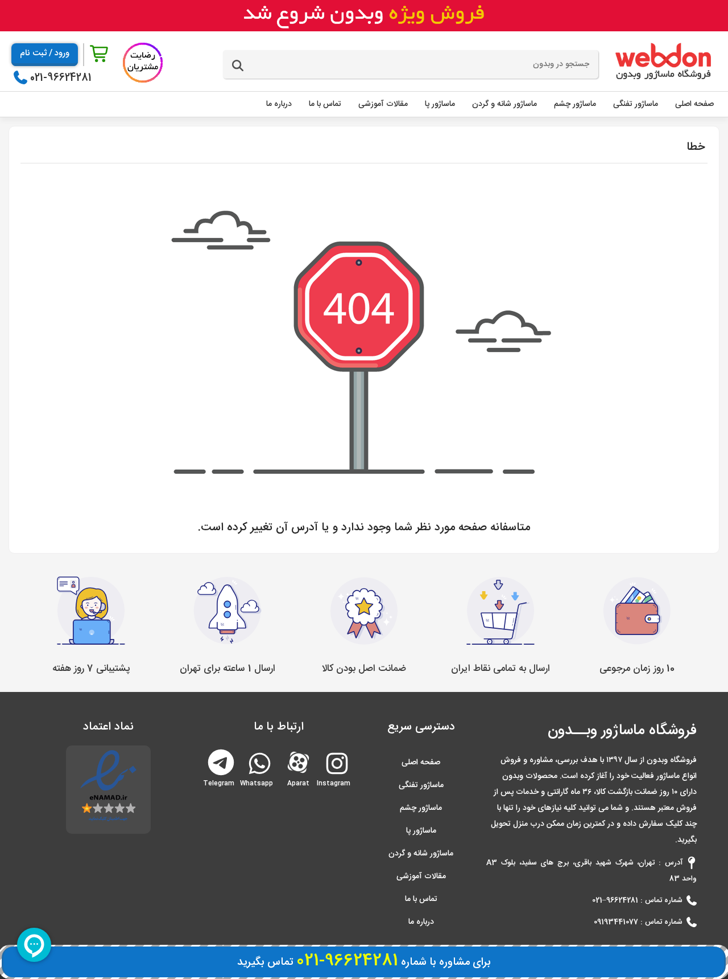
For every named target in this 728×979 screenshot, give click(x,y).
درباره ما (421, 922)
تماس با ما (421, 899)
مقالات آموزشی (421, 876)
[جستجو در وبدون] (238, 66)
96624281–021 (615, 900)
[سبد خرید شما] (100, 54)
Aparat (298, 761)
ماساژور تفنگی (421, 785)
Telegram (221, 761)
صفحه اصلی (421, 762)
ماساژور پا (421, 831)
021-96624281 (61, 78)
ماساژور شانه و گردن (420, 854)
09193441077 (616, 922)
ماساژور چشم (421, 808)
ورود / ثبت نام (44, 53)
